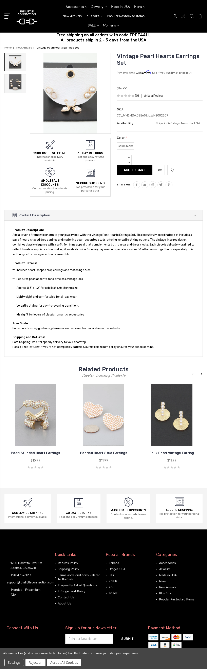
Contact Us (66, 597)
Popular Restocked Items (126, 16)
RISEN (113, 581)
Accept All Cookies (64, 662)
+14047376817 (21, 575)
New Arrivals (72, 16)
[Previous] (194, 374)
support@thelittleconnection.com (30, 582)
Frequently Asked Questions (77, 585)
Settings (14, 662)
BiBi (111, 575)
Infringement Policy (71, 591)
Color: (122, 138)
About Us (64, 603)
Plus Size (92, 16)
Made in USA (120, 7)
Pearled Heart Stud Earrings (103, 453)
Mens (138, 7)
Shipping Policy (68, 569)
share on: (124, 184)
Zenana (114, 563)
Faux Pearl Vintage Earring (172, 453)
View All (114, 599)
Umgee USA (117, 569)
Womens (109, 25)
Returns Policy (68, 563)
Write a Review (153, 95)
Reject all (35, 662)
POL (111, 587)
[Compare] (183, 18)
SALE (92, 25)
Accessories (75, 7)
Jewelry (97, 7)
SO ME (113, 593)
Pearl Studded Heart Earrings (35, 453)
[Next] (201, 374)
